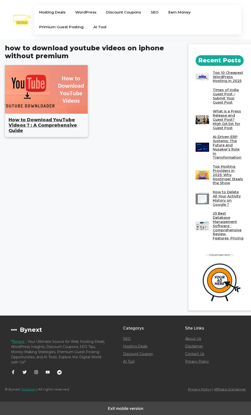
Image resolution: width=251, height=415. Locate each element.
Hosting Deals (52, 12)
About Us (193, 338)
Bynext (18, 341)
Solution (29, 389)
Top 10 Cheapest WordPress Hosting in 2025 (228, 76)
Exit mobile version (125, 408)
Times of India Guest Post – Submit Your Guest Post (226, 96)
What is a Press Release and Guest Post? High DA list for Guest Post (227, 119)
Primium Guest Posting (61, 27)
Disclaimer (194, 346)
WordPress (85, 12)
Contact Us (194, 354)
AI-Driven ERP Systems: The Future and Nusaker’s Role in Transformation (227, 147)
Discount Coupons (123, 12)
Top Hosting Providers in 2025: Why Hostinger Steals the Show (228, 174)
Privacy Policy (197, 361)
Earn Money (179, 12)
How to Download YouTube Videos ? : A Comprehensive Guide (43, 125)
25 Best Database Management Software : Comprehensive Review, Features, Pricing (228, 225)
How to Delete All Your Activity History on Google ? (227, 198)
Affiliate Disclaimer (230, 389)
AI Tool (99, 27)
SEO (155, 12)
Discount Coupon (138, 354)
